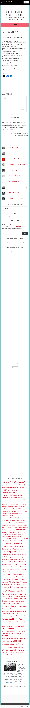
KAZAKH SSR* (12, 561)
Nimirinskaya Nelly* (8, 596)
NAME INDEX (20, 226)
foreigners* (11, 538)
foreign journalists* (20, 538)
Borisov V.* (5, 511)
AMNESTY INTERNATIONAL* (16, 497)
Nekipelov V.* (19, 594)
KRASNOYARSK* (5, 569)
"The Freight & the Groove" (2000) (17, 164)
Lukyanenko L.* (6, 579)
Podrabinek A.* (15, 609)
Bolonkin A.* (16, 508)
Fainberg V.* (22, 534)
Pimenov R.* (25, 606)
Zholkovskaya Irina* (11, 654)
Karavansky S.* (5, 561)
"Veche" (17, 490)
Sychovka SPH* (16, 633)
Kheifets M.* (10, 564)
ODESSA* (9, 598)
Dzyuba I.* (10, 532)
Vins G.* (16, 644)
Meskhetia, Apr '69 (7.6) (14, 181)
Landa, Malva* (22, 569)
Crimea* (20, 522)
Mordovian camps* (18, 587)
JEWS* (4, 557)
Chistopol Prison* (6, 518)
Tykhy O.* (16, 638)
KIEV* (4, 567)
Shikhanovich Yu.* (6, 626)
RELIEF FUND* (11, 611)
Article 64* (25, 500)
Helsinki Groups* (7, 554)
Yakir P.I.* (17, 652)
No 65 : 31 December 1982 (14, 192)
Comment (21, 109)
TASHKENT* (5, 636)
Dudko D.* (7, 529)
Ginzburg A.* (14, 546)
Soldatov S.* (23, 626)
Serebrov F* (14, 621)
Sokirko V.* (18, 626)
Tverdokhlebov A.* (8, 638)
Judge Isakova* (24, 557)
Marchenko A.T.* (15, 582)
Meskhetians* (5, 587)
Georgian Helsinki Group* (9, 543)
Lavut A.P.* (11, 571)
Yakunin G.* (23, 652)
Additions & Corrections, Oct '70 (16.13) (18, 187)
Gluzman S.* (22, 546)
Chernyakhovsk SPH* (20, 515)
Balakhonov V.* (19, 502)
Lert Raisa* (22, 574)
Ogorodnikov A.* (16, 598)
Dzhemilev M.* (20, 530)
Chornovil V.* (14, 518)
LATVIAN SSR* (5, 571)
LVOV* (12, 579)
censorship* (15, 513)
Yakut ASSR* (4, 654)
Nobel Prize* (14, 596)
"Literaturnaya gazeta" (7, 487)
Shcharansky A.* (14, 624)
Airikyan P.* (14, 495)
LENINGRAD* (7, 574)
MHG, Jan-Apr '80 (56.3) (14, 175)
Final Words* (15, 536)
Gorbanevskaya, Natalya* (10, 549)
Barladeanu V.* (14, 504)
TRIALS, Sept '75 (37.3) (14, 158)
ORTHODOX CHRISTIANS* (14, 601)
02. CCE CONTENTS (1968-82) (15, 153)
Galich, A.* (12, 540)
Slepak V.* (13, 626)
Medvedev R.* (7, 584)
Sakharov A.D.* (16, 619)
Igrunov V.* (14, 554)
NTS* (24, 596)
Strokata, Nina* (20, 631)
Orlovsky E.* (24, 598)
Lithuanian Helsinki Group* (17, 576)
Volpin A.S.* (16, 647)
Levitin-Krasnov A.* (6, 576)
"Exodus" (7, 482)
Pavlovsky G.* (18, 603)
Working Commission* (10, 650)
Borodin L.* (11, 511)
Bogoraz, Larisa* (8, 508)
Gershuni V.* (5, 546)
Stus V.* (4, 633)
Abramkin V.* (6, 492)
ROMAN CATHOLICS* (7, 613)
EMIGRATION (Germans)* (19, 532)
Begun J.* (20, 504)
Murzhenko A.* (11, 594)
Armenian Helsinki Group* (13, 500)
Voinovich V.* (11, 647)
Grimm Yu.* (22, 551)
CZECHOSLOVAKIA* (12, 525)
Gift (26, 2)
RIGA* (25, 611)
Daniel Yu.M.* (21, 525)
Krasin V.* (24, 567)
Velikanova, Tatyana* (8, 644)
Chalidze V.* (12, 515)
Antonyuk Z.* (5, 500)
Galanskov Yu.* (6, 540)
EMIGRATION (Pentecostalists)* (10, 534)
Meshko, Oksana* (21, 584)
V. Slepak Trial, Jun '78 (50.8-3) (16, 198)
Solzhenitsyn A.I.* (9, 629)
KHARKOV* (5, 564)
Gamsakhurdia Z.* (19, 540)
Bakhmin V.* (13, 502)
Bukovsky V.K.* (19, 511)
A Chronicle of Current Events (15, 13)
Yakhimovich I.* (10, 652)
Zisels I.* (18, 654)
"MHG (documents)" (19, 487)
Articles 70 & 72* (6, 502)
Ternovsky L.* (11, 636)
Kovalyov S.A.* (16, 567)
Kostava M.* (9, 567)
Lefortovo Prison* (17, 571)
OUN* (14, 603)
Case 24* (9, 513)
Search (24, 233)
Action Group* (15, 492)
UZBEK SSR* (17, 641)
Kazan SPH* (19, 561)
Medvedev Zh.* (14, 584)
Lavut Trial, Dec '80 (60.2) (15, 147)
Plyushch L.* (6, 609)
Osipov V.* (9, 603)
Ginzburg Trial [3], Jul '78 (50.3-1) (16, 170)
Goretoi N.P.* (21, 549)
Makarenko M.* (5, 582)
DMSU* (17, 527)
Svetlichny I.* (10, 633)
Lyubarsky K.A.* (19, 579)
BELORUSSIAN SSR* (19, 506)
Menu (15, 24)
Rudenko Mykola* (17, 613)
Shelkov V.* (21, 624)
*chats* (21, 490)
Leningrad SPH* (16, 574)
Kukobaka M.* (13, 569)
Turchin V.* (17, 636)
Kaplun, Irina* (21, 559)
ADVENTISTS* (6, 495)
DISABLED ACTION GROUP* (9, 527)
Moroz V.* (5, 591)
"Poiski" (4, 490)
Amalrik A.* (5, 497)
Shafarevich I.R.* (5, 624)
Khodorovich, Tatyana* (20, 564)
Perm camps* (16, 606)
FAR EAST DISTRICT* (7, 536)
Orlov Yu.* (5, 601)
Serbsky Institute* (7, 621)
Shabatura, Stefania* (22, 621)
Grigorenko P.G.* (13, 552)
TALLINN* (22, 633)
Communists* (13, 522)
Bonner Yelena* (23, 508)
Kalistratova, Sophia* (8, 559)
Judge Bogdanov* (16, 557)
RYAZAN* (14, 616)
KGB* (24, 561)
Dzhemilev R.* (5, 532)
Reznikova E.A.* (19, 611)
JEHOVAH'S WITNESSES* (21, 554)
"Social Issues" (11, 490)
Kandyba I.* (16, 559)
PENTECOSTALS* (6, 606)
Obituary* (4, 598)
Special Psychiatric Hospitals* (9, 631)
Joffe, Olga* (9, 557)
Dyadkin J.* (12, 529)
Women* (21, 647)
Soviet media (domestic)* (22, 629)
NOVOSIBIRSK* (20, 596)
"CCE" (3, 482)
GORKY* (4, 552)
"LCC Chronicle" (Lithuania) (15, 485)
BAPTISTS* (6, 504)
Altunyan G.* (21, 495)
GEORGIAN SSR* (20, 543)
